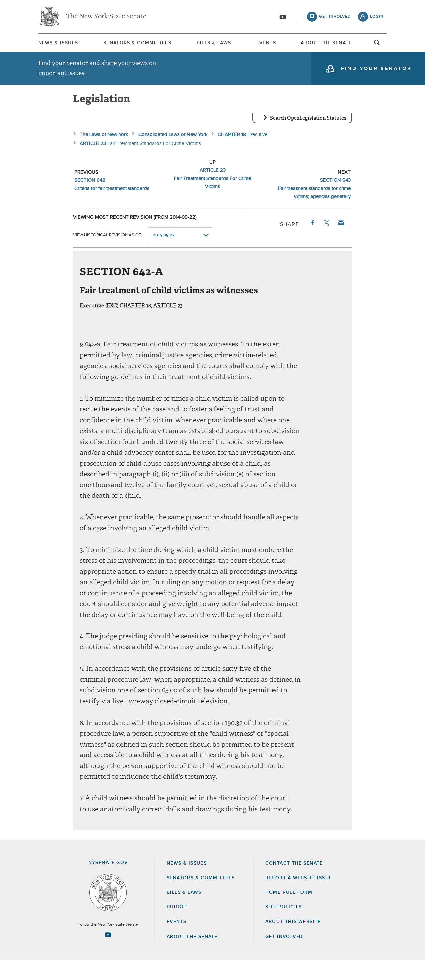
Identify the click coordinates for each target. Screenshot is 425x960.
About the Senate (192, 936)
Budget (177, 907)
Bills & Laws (214, 43)
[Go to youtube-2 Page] (108, 934)
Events (266, 43)
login (376, 17)
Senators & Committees (137, 43)
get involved (335, 17)
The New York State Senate (106, 16)
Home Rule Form (289, 892)
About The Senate (326, 43)
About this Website (293, 921)
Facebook (312, 222)
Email (341, 222)
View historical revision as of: (107, 235)
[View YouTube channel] (282, 17)
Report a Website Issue (298, 878)
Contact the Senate (294, 863)
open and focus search (377, 44)
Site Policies (283, 907)
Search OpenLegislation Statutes (308, 118)
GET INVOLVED (284, 936)
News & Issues (58, 43)
